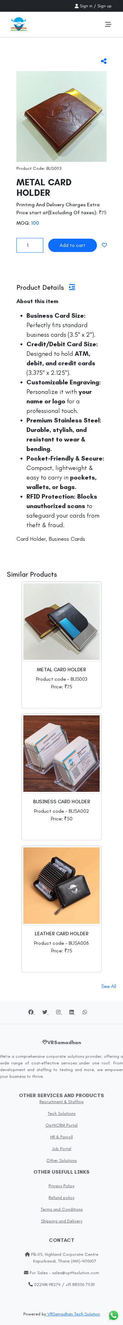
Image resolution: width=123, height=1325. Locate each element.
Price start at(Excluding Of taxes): (56, 212)
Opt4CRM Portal (61, 1125)
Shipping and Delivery (61, 1221)
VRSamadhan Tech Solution (73, 1314)
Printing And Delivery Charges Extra (58, 205)
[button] (23, 116)
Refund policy (61, 1197)
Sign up (104, 6)
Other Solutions (61, 1160)
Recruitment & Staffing (61, 1101)
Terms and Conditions (62, 1209)
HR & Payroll (61, 1137)
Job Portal (61, 1148)
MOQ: (23, 223)
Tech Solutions (61, 1113)
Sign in (86, 6)
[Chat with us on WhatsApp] (113, 1315)
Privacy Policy (61, 1186)
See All (108, 986)
